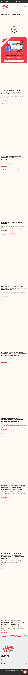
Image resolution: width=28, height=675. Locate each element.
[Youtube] (5, 656)
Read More (4, 100)
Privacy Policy (8, 672)
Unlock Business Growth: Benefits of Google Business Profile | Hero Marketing (12, 420)
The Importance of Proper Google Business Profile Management (11, 92)
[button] (25, 6)
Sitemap (21, 672)
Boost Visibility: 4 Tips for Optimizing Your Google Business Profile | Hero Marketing (13, 622)
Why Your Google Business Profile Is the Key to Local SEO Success (12, 158)
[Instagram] (2, 656)
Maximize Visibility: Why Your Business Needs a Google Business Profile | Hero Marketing (14, 354)
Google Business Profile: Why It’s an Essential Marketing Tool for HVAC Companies (13, 288)
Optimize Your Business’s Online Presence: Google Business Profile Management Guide (13, 487)
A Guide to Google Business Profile (11, 223)
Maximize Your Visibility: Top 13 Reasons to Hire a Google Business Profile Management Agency (12, 556)
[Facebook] (8, 656)
